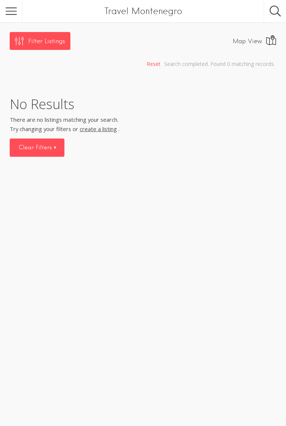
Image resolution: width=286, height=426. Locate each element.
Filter (46, 41)
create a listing (98, 129)
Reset (154, 63)
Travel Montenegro (143, 11)
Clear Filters (36, 147)
